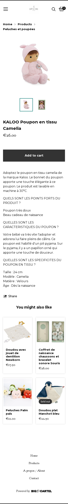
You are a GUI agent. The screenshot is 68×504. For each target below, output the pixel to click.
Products (25, 24)
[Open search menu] (53, 8)
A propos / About (34, 471)
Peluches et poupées (19, 29)
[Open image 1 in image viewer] (34, 65)
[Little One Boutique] (34, 9)
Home (7, 24)
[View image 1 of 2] (26, 104)
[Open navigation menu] (5, 9)
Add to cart (34, 155)
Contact (34, 478)
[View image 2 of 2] (41, 104)
